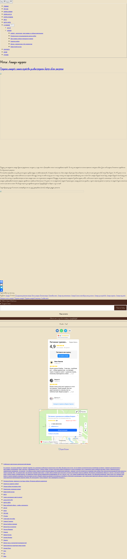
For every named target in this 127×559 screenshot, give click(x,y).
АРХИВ (5, 52)
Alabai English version (16, 46)
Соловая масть (44, 298)
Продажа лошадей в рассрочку (32, 298)
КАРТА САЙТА (7, 22)
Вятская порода (44, 295)
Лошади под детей (120, 295)
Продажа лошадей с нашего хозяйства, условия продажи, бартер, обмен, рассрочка (31, 69)
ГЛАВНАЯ (6, 6)
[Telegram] (63, 287)
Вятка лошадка (35, 295)
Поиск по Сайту (120, 308)
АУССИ (9, 28)
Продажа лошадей (19, 298)
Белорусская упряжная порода (23, 295)
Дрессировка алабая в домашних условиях (22, 38)
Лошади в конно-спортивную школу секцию (82, 295)
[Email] (63, 284)
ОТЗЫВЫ (6, 55)
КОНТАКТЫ (7, 49)
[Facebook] (63, 281)
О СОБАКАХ (7, 25)
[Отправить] (63, 290)
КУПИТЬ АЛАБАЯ (8, 11)
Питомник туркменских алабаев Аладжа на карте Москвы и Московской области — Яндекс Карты (64, 407)
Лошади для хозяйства (100, 295)
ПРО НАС (6, 9)
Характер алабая (15, 41)
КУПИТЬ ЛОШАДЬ (8, 17)
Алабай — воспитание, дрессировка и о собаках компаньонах (27, 33)
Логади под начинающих (64, 295)
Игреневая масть (52, 295)
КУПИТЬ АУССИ (8, 14)
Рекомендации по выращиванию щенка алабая (23, 36)
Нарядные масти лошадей (7, 298)
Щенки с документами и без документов (21, 44)
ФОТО (5, 19)
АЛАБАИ (9, 30)
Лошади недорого (110, 295)
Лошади (7, 295)
